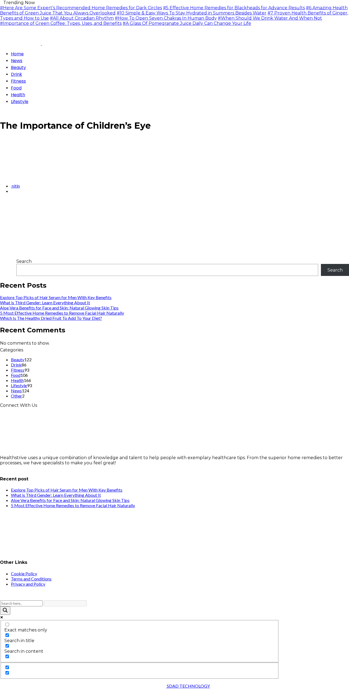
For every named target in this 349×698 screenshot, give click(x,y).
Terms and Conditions (31, 578)
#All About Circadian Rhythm (82, 18)
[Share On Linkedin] (14, 205)
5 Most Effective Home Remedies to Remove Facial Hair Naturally (62, 312)
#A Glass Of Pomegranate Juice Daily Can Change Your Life (187, 23)
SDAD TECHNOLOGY (188, 685)
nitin (15, 185)
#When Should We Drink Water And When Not (270, 18)
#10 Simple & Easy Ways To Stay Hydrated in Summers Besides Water (191, 13)
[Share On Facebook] (1, 205)
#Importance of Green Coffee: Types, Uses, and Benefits (61, 23)
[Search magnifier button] (5, 610)
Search (24, 261)
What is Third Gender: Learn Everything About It (45, 302)
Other (16, 395)
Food (15, 375)
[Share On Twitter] (6, 205)
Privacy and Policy (28, 583)
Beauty (17, 359)
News (16, 390)
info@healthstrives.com (25, 468)
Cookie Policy (24, 573)
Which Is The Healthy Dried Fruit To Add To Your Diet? (51, 318)
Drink (16, 364)
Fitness (17, 369)
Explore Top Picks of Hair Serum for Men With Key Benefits (56, 297)
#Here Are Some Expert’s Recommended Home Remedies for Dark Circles (81, 7)
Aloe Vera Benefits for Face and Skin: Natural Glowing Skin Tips (59, 307)
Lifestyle (19, 385)
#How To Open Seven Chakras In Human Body (166, 18)
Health (17, 380)
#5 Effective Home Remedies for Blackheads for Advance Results (234, 7)
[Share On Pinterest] (10, 205)
